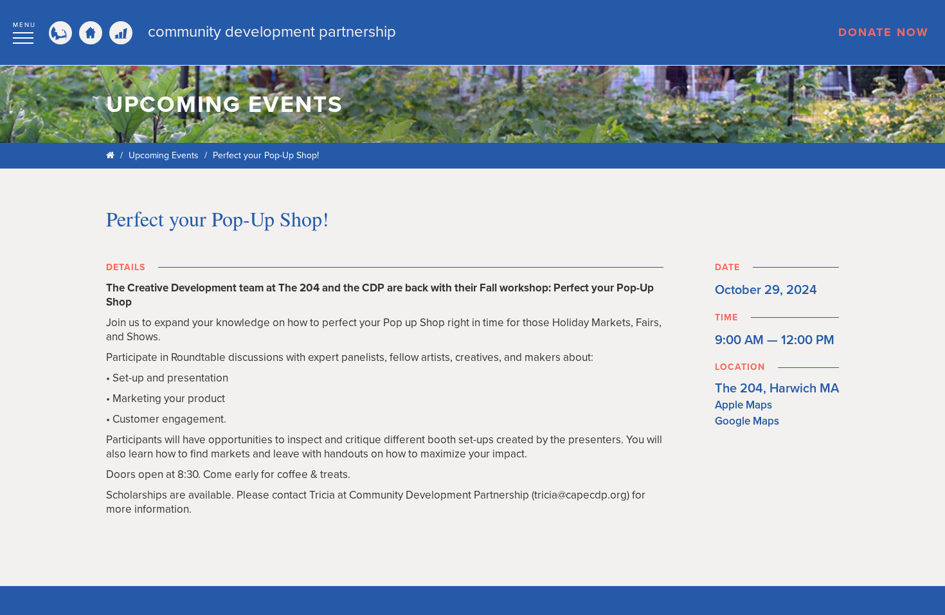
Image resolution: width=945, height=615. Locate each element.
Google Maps (747, 421)
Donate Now (883, 32)
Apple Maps (743, 405)
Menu (24, 25)
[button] (24, 31)
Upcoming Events (164, 155)
